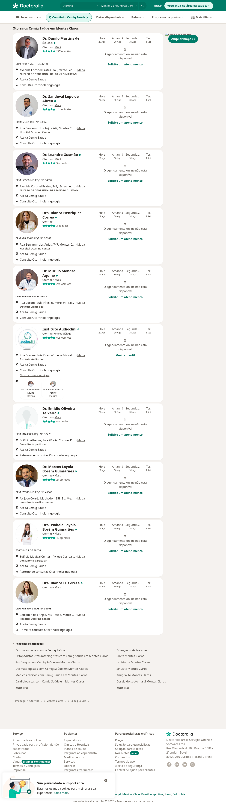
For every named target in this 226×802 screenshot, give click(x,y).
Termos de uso (125, 761)
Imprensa (19, 770)
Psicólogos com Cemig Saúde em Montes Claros (48, 662)
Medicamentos (74, 757)
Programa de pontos (166, 17)
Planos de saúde (75, 749)
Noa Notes (126, 753)
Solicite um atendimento (125, 64)
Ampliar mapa (181, 39)
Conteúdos (122, 757)
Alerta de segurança (128, 766)
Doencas (70, 766)
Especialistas (72, 740)
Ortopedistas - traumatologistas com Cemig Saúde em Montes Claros (62, 656)
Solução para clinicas (129, 749)
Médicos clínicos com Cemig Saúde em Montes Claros (51, 675)
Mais (58, 47)
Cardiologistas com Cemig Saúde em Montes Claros (50, 681)
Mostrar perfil (125, 355)
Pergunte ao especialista (80, 753)
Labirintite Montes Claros (133, 662)
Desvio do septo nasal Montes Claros (141, 681)
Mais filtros (204, 17)
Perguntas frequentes (78, 770)
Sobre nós (19, 753)
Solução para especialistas (132, 744)
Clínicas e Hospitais (77, 744)
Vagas (31, 761)
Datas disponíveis (108, 17)
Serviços (69, 761)
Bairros (136, 17)
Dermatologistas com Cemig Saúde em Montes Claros (52, 669)
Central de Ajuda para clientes (135, 770)
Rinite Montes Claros (130, 656)
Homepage (19, 700)
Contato (18, 757)
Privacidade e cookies (27, 740)
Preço (119, 740)
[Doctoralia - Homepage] (35, 5)
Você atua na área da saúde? (187, 6)
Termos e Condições (26, 766)
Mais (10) (22, 688)
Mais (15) (123, 688)
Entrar (158, 6)
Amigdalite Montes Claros (134, 675)
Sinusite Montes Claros (132, 669)
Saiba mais (61, 793)
